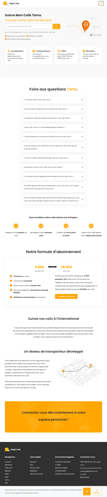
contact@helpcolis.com (89, 471)
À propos (33, 462)
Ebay (6, 477)
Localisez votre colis (66, 296)
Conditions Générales (63, 462)
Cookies (58, 465)
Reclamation (84, 477)
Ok (87, 491)
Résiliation (33, 471)
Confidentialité (60, 471)
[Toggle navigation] (101, 3)
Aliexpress (8, 465)
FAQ (31, 465)
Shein (7, 474)
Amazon (8, 462)
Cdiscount (8, 468)
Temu (7, 480)
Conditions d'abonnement (64, 474)
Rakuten (8, 471)
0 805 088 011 (85, 462)
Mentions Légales (61, 468)
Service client (35, 468)
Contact (83, 474)
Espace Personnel (36, 474)
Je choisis (96, 491)
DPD (6, 483)
